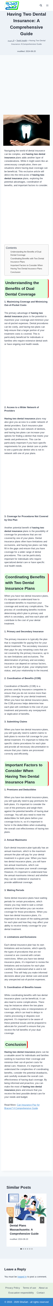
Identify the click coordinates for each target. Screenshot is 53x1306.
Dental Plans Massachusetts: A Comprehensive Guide (24, 1229)
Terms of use (29, 1288)
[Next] (42, 1220)
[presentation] (26, 1207)
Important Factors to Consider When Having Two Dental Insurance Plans (26, 267)
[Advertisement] (26, 85)
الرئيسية (11, 40)
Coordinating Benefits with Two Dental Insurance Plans (27, 260)
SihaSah (24, 1302)
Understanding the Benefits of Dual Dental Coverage (25, 253)
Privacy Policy (12, 1288)
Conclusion (15, 272)
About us (43, 1288)
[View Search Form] (40, 5)
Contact (41, 1292)
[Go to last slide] (11, 1220)
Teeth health (21, 40)
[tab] (21, 1249)
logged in (22, 1276)
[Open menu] (47, 5)
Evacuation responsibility (21, 1292)
